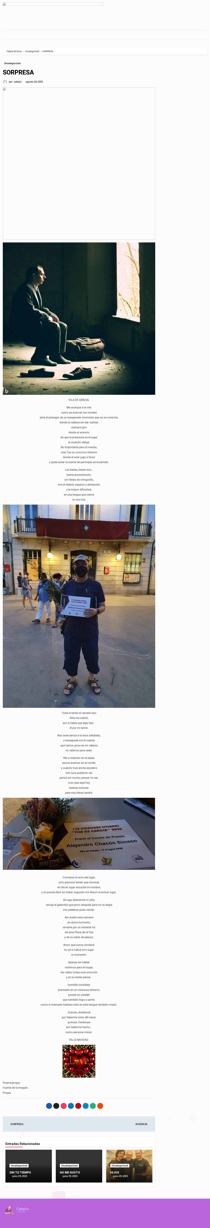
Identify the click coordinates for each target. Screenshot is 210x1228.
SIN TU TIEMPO (20, 1172)
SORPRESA (18, 72)
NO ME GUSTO (70, 1172)
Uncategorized (12, 63)
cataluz (18, 81)
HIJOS (114, 1172)
